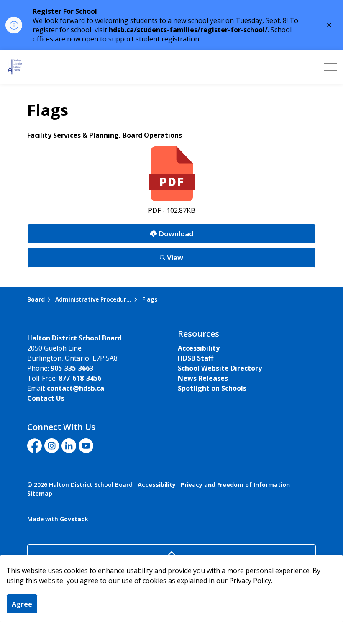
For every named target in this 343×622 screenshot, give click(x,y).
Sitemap (39, 493)
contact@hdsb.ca (75, 388)
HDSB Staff (195, 358)
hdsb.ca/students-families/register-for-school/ (188, 29)
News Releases (203, 378)
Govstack (74, 519)
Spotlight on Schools (212, 388)
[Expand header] (330, 67)
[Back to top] (171, 553)
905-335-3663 (72, 368)
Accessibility (199, 348)
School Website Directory (220, 368)
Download (110, 231)
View (105, 255)
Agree (22, 604)
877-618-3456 (80, 378)
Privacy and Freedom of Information (235, 485)
